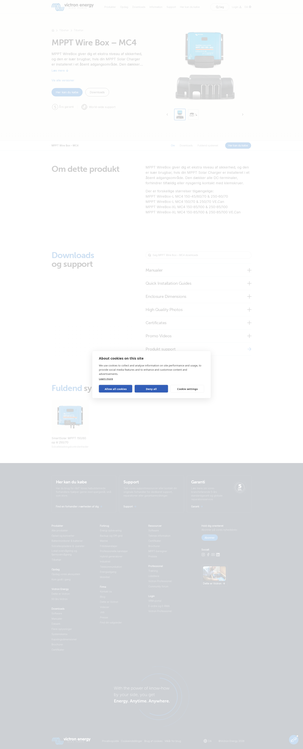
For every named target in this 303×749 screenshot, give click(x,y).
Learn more (106, 378)
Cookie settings (187, 388)
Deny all (151, 388)
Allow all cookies (116, 388)
